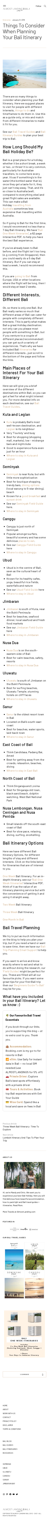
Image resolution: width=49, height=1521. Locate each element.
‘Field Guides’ (11, 971)
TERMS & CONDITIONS (12, 1429)
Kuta (9, 422)
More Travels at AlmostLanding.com (19, 1211)
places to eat (26, 540)
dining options (31, 485)
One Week (9, 876)
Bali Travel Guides (24, 131)
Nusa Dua (12, 650)
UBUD (5, 1468)
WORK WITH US (9, 1413)
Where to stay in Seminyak (23, 511)
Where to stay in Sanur (20, 736)
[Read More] (24, 1175)
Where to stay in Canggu (21, 552)
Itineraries (7, 20)
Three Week (10, 912)
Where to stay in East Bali (22, 770)
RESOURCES (8, 1453)
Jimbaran (12, 609)
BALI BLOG (7, 1441)
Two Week (9, 904)
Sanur (10, 714)
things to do (22, 110)
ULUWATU (7, 1472)
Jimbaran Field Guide (29, 627)
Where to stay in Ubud (20, 593)
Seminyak (12, 474)
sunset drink (14, 499)
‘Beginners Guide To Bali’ (29, 985)
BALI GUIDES (8, 1445)
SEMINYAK (7, 1464)
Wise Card (16, 1102)
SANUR (6, 1479)
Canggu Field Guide (28, 544)
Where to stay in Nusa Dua (22, 665)
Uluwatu (12, 680)
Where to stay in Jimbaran (23, 634)
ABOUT (6, 1409)
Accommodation (20, 1046)
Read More (17, 1205)
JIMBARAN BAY (9, 1483)
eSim (13, 1059)
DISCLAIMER (8, 1425)
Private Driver (18, 1076)
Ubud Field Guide (27, 589)
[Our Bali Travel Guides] (24, 1270)
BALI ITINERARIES (10, 1449)
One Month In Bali (13, 919)
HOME (5, 1405)
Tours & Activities (21, 1089)
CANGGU (6, 1476)
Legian (11, 429)
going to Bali (22, 276)
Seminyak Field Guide (29, 503)
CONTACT (7, 1417)
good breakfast (31, 496)
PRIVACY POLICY (9, 1421)
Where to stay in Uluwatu (22, 698)
